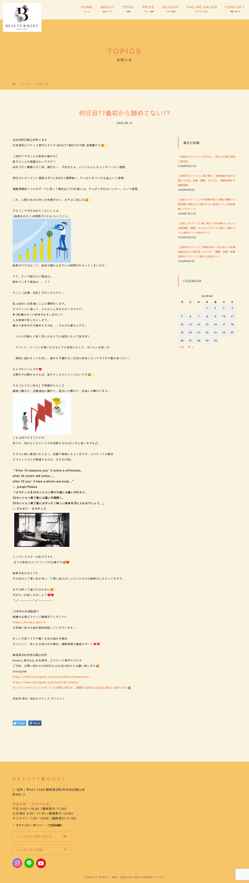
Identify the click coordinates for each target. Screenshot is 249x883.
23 (215, 332)
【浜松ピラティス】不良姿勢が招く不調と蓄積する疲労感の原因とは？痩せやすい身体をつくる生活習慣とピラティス (206, 204)
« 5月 (181, 347)
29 (207, 340)
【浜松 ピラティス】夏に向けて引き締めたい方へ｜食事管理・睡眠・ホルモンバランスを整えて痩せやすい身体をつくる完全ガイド (207, 228)
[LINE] (29, 863)
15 (207, 324)
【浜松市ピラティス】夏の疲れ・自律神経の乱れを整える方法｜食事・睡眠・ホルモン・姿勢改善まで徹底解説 (206, 180)
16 (215, 324)
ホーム (86, 11)
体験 (128, 11)
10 (224, 316)
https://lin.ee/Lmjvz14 (29, 622)
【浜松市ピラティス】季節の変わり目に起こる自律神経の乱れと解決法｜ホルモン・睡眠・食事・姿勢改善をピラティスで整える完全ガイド (206, 251)
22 (207, 332)
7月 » (190, 347)
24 (224, 332)
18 (232, 324)
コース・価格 (148, 11)
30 (215, 340)
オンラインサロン (202, 11)
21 (198, 332)
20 (190, 332)
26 (182, 340)
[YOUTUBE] (41, 863)
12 (182, 324)
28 (198, 340)
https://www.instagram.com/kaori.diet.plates (45, 682)
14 (198, 324)
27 (190, 340)
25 (232, 332)
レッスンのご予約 (30, 850)
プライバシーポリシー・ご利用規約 (39, 825)
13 (190, 324)
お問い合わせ (235, 11)
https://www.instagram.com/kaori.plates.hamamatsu (51, 677)
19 (182, 332)
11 (232, 316)
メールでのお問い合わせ (35, 836)
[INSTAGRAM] (17, 863)
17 (224, 324)
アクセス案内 (171, 11)
